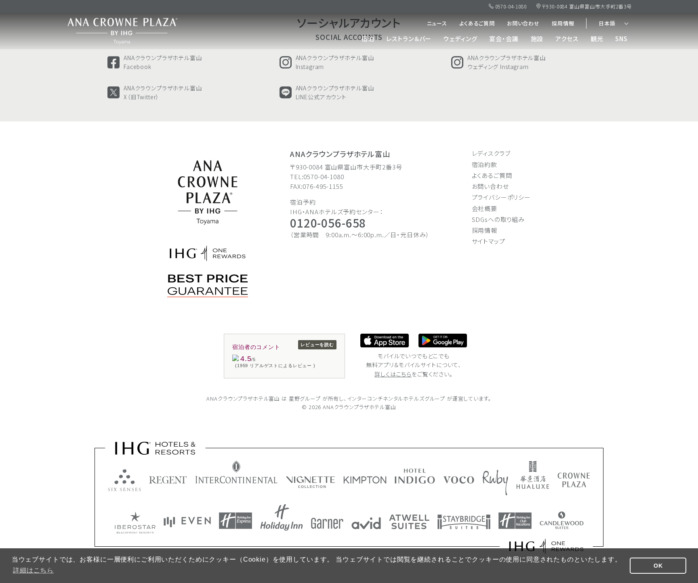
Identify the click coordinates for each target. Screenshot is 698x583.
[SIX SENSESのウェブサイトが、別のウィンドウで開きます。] (124, 480)
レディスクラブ (491, 153)
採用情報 (563, 23)
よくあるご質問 (477, 23)
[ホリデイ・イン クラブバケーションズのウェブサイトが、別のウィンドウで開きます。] (515, 520)
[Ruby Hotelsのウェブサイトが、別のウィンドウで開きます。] (495, 482)
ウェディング (460, 38)
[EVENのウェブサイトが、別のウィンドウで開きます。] (187, 522)
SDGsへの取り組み (498, 219)
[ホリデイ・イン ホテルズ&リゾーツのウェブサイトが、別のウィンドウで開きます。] (281, 517)
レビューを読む (317, 344)
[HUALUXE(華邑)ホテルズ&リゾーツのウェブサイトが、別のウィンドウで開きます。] (532, 475)
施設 (537, 38)
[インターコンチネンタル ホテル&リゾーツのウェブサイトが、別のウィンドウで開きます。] (236, 472)
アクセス (566, 38)
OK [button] (658, 565)
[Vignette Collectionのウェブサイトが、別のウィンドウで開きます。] (310, 482)
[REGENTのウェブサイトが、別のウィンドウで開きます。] (168, 480)
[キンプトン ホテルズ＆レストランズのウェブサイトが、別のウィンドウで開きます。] (365, 480)
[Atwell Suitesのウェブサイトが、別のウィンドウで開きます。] (409, 521)
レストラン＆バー (408, 38)
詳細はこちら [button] (33, 570)
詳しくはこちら (393, 374)
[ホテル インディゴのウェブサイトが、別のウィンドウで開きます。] (415, 476)
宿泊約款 (484, 164)
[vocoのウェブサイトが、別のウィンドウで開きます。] (458, 480)
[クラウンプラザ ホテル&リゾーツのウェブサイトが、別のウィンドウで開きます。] (573, 479)
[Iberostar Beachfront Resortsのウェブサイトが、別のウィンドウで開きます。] (135, 523)
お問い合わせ (523, 23)
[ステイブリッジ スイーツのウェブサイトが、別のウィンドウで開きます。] (463, 521)
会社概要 (484, 208)
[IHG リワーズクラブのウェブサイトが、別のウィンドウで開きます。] (546, 546)
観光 (597, 38)
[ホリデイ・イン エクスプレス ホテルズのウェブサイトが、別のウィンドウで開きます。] (235, 520)
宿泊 (368, 38)
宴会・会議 (503, 38)
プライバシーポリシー (501, 197)
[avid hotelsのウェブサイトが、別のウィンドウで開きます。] (366, 523)
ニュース (437, 23)
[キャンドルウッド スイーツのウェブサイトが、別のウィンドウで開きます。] (562, 520)
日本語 (607, 23)
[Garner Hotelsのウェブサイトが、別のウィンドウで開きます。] (327, 523)
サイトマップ (488, 241)
